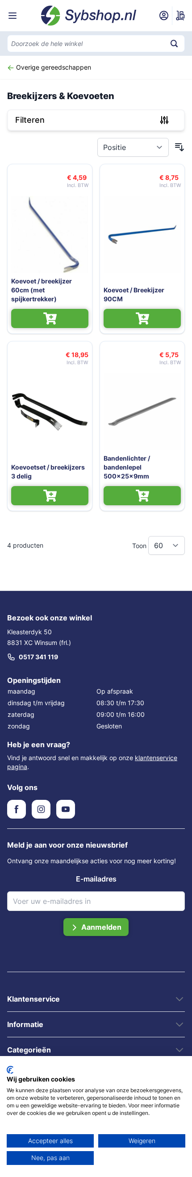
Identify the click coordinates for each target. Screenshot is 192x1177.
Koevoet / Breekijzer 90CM (134, 294)
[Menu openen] (12, 15)
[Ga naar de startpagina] (89, 15)
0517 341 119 (38, 657)
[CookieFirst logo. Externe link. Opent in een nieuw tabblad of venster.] (10, 1070)
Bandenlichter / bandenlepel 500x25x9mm (127, 467)
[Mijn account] (163, 16)
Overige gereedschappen (52, 67)
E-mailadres (96, 878)
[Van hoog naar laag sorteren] (179, 147)
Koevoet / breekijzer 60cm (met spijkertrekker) (41, 290)
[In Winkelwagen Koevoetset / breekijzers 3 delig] (49, 495)
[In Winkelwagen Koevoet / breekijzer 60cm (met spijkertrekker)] (49, 318)
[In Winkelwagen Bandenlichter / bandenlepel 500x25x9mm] (142, 495)
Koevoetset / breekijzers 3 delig (48, 471)
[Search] (174, 43)
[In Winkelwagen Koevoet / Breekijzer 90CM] (142, 318)
